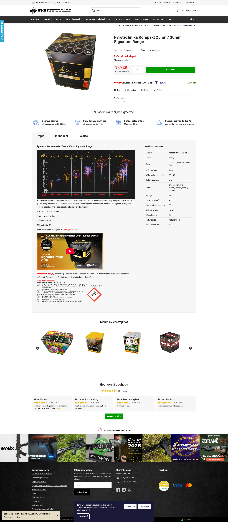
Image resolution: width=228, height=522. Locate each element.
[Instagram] (124, 490)
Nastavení (83, 516)
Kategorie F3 (174, 220)
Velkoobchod (37, 505)
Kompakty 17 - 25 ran (178, 153)
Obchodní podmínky (40, 478)
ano (170, 180)
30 (170, 205)
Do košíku (170, 70)
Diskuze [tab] (83, 136)
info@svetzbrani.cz (43, 2)
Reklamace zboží (39, 489)
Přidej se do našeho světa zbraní (117, 430)
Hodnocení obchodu (114, 384)
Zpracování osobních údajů (43, 509)
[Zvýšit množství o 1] (142, 70)
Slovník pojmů (38, 497)
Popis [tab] (40, 136)
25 (170, 200)
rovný (171, 210)
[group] (57, 347)
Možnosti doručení (121, 60)
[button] (57, 360)
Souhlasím (144, 506)
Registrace (190, 2)
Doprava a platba (39, 481)
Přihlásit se (82, 492)
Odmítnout (130, 506)
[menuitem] (35, 19)
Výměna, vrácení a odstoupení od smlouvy (49, 485)
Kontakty (35, 501)
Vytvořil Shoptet (190, 519)
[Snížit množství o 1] (133, 70)
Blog (34, 493)
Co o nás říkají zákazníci (42, 474)
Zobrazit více (114, 416)
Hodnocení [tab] (61, 136)
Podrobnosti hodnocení (150, 50)
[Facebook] (118, 490)
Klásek (124, 98)
